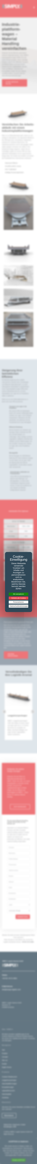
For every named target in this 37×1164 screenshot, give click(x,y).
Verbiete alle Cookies (18, 598)
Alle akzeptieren (18, 594)
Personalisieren (18, 602)
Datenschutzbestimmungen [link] (19, 606)
